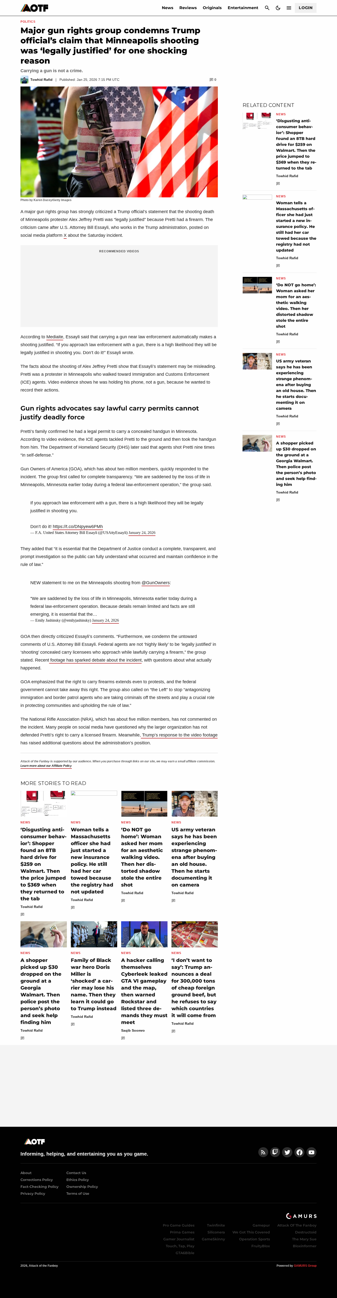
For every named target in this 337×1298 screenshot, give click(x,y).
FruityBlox (260, 1246)
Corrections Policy (36, 1180)
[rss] (263, 1152)
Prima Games (182, 1232)
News (167, 7)
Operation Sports (254, 1239)
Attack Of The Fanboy (297, 1225)
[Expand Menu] (289, 8)
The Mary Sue (304, 1239)
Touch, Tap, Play (180, 1246)
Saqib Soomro (133, 1030)
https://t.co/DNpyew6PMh (78, 526)
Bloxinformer (305, 1246)
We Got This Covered (251, 1232)
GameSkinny (213, 1239)
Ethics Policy (77, 1180)
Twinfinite (216, 1225)
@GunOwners (156, 582)
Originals (212, 7)
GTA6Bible (185, 1253)
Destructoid (306, 1232)
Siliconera (216, 1232)
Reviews (188, 7)
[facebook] (299, 1152)
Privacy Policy (32, 1193)
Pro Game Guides (178, 1225)
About (26, 1173)
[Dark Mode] (278, 8)
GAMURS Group (305, 1265)
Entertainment (243, 7)
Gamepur (261, 1225)
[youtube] (311, 1152)
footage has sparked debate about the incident (95, 660)
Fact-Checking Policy (39, 1186)
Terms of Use (77, 1193)
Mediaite (54, 336)
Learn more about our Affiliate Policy (46, 766)
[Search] (267, 8)
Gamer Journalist (178, 1239)
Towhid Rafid (31, 907)
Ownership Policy (82, 1186)
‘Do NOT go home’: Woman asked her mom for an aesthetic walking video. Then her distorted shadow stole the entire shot (142, 857)
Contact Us (76, 1173)
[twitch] (275, 1152)
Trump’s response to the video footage (179, 735)
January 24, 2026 (142, 532)
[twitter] (287, 1152)
